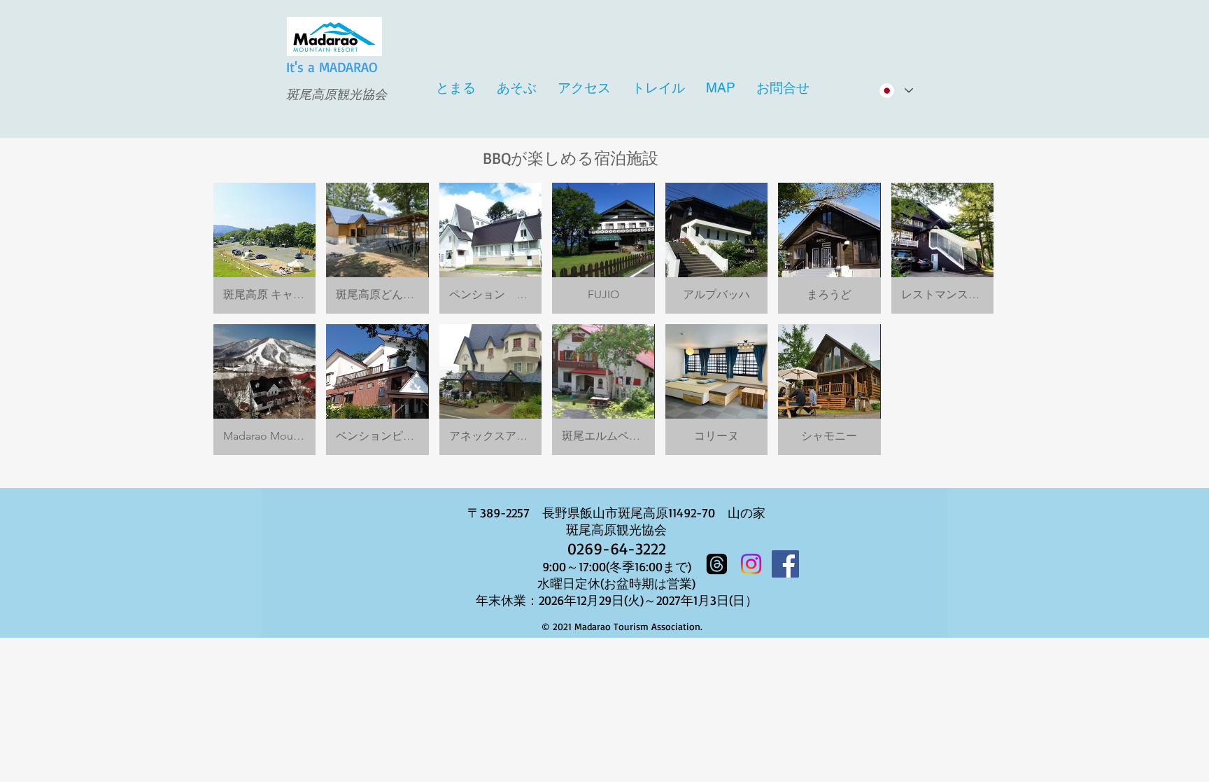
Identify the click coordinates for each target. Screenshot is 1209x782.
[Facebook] (785, 564)
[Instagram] (751, 564)
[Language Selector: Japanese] (895, 91)
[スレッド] (716, 564)
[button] (264, 248)
